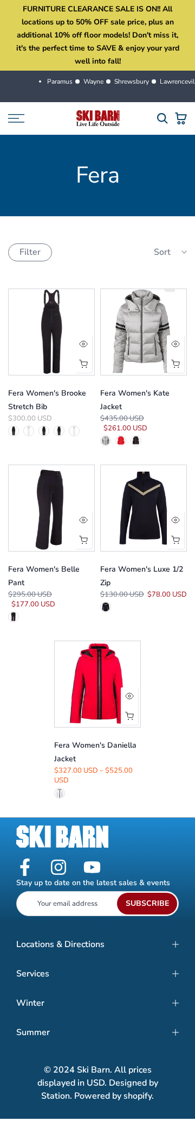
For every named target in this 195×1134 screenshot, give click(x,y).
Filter (30, 252)
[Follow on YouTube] (92, 868)
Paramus (60, 81)
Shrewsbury (131, 81)
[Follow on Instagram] (58, 868)
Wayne (93, 81)
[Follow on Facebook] (25, 868)
